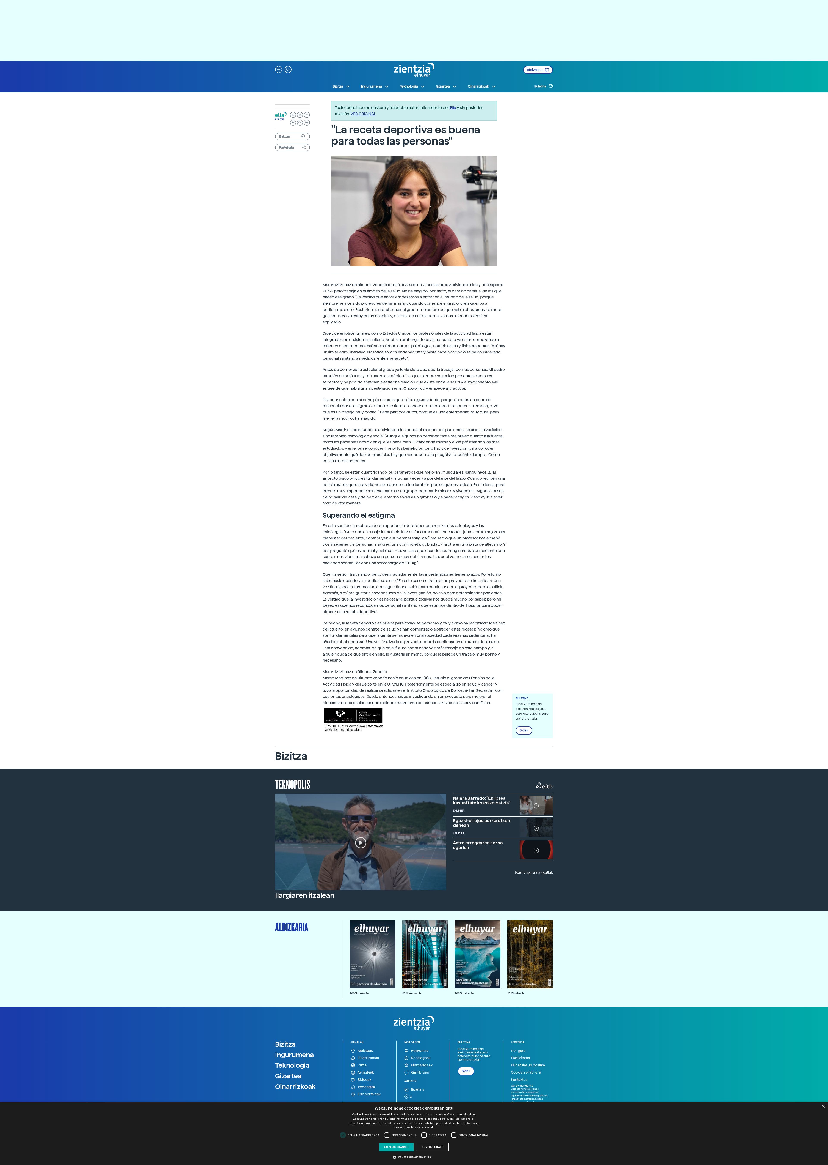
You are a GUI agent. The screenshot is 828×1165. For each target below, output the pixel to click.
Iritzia (362, 1065)
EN (293, 122)
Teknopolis (292, 784)
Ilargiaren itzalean (304, 895)
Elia (453, 107)
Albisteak (365, 1051)
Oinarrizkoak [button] (478, 86)
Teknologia (292, 1065)
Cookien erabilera (526, 1072)
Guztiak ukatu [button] (433, 1147)
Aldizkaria (535, 70)
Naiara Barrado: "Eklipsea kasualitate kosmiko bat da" (481, 801)
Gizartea (288, 1076)
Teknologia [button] (409, 86)
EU (293, 114)
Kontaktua (519, 1080)
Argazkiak (365, 1072)
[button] (278, 69)
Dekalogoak (420, 1058)
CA (300, 122)
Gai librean (419, 1072)
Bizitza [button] (338, 86)
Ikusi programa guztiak (534, 872)
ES (300, 114)
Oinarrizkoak (295, 1086)
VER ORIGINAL (363, 113)
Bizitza (285, 1044)
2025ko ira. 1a (515, 993)
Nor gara (518, 1051)
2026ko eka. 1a (359, 993)
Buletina (540, 86)
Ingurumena (294, 1055)
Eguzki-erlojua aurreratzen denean (481, 823)
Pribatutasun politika (528, 1065)
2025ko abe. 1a (464, 993)
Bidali (524, 730)
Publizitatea (520, 1058)
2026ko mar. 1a (411, 993)
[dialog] (414, 1133)
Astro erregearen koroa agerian (478, 845)
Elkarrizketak (368, 1058)
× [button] (823, 1106)
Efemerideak (421, 1065)
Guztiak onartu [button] (396, 1147)
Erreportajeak (369, 1094)
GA (307, 122)
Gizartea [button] (443, 86)
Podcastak (366, 1087)
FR (307, 114)
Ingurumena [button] (371, 86)
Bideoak (364, 1080)
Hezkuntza (419, 1051)
